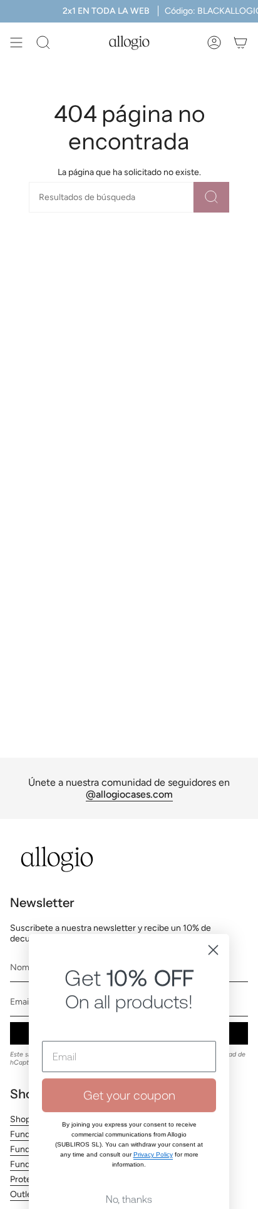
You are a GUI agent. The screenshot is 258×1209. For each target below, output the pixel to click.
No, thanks (129, 1137)
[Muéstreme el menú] (16, 42)
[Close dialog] (213, 888)
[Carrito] (240, 42)
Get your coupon (129, 1033)
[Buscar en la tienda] (211, 197)
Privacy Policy (153, 1092)
